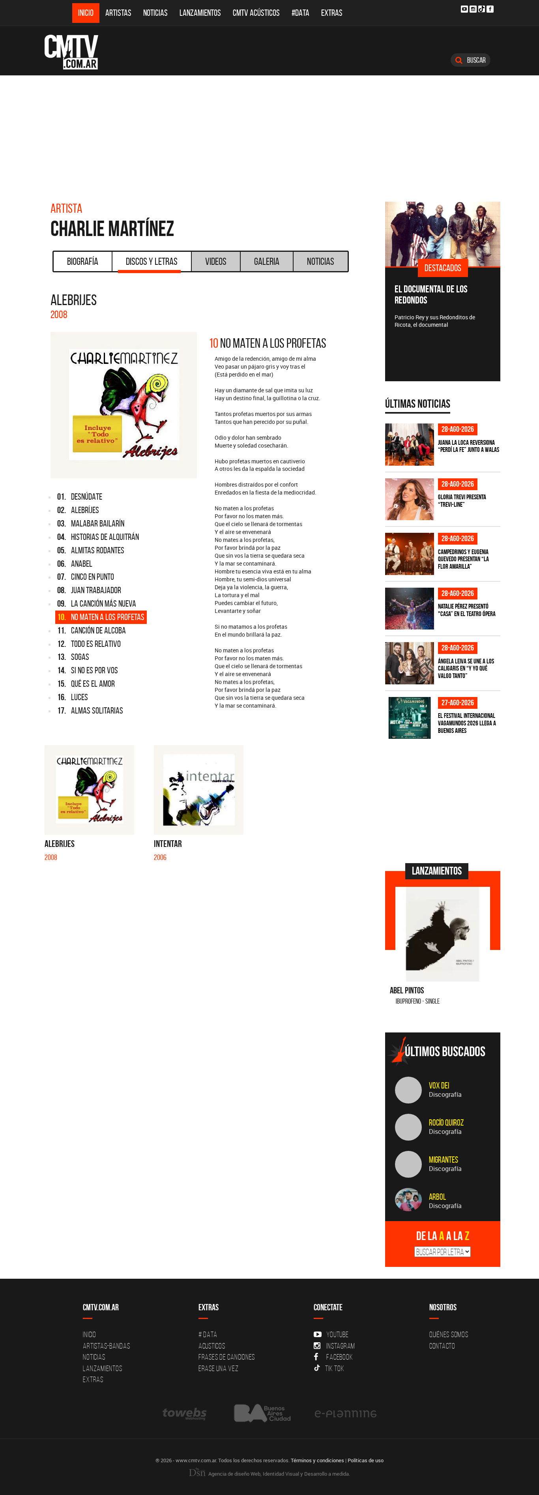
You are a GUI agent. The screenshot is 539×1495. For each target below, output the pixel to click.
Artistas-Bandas (106, 1345)
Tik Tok (334, 1368)
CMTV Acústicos (256, 13)
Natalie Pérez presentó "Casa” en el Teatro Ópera (467, 610)
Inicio (86, 13)
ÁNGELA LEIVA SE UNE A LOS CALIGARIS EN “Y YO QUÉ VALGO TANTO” (466, 668)
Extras (331, 13)
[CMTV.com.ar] (77, 52)
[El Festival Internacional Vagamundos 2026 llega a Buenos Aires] (409, 718)
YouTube (337, 1334)
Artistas (118, 13)
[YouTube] (464, 9)
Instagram (340, 1345)
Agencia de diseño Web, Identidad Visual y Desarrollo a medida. (278, 1473)
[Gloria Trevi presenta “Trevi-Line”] (409, 499)
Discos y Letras (152, 261)
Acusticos (211, 1345)
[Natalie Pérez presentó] (409, 609)
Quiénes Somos (448, 1334)
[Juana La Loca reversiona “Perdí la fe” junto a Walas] (409, 444)
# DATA (207, 1334)
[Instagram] (473, 9)
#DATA (300, 13)
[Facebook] (490, 9)
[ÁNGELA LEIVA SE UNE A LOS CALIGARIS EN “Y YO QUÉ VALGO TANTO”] (409, 663)
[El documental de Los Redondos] (443, 234)
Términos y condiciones (317, 1460)
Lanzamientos (200, 13)
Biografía (82, 261)
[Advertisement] (269, 134)
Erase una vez (218, 1368)
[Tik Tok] (481, 9)
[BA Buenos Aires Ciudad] (261, 1413)
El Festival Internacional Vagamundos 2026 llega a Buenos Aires (467, 723)
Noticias (155, 13)
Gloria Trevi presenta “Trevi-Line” (462, 500)
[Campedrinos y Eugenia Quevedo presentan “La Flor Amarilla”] (409, 554)
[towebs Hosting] (185, 1413)
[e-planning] (345, 1413)
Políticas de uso (366, 1460)
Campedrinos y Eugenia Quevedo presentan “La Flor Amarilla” (463, 559)
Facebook (339, 1357)
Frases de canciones (226, 1357)
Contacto (442, 1345)
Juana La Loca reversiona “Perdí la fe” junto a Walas (468, 446)
